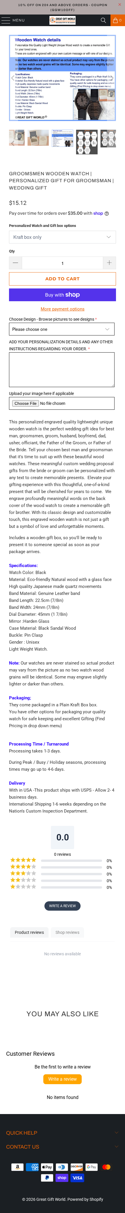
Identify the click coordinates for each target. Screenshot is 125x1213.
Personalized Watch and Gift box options (42, 225)
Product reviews (29, 932)
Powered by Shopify (85, 1199)
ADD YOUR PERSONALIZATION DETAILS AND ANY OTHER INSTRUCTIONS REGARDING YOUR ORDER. (61, 345)
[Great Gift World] (62, 20)
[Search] (103, 20)
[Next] (111, 78)
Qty (12, 251)
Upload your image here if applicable (41, 393)
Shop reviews (67, 932)
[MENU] (3, 20)
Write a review (62, 1079)
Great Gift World (50, 1199)
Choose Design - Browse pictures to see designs (51, 319)
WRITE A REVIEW (62, 906)
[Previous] (13, 78)
